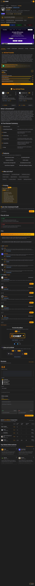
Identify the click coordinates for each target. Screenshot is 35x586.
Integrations (32, 48)
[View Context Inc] (2, 278)
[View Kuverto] (2, 306)
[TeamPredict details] (19, 450)
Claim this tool (30, 17)
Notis (5, 269)
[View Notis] (2, 270)
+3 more (25, 20)
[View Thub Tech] (2, 287)
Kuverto (5, 306)
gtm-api (5, 457)
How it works (15, 48)
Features (9, 48)
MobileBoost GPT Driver (24, 92)
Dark (16, 331)
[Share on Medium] (19, 343)
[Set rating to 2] (3, 399)
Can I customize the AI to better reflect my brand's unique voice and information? (17, 241)
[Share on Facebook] (14, 343)
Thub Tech (5, 287)
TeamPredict (6, 253)
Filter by (3, 377)
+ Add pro (15, 410)
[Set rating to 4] (5, 399)
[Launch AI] (33, 1)
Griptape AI (5, 296)
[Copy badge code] (20, 343)
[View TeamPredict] (2, 254)
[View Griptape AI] (2, 296)
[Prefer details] (2, 450)
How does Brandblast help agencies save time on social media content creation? (16, 234)
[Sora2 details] (3, 93)
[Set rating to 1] (2, 399)
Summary (3, 48)
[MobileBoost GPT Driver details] (20, 93)
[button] (31, 211)
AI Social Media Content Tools (10, 20)
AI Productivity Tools (8, 272)
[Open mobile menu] (2, 1)
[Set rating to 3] (4, 399)
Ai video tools (4, 96)
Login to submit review (29, 415)
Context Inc (5, 277)
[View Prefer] (2, 249)
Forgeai (5, 316)
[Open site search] (31, 1)
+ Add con (31, 410)
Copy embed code (18, 356)
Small (22, 350)
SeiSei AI (5, 264)
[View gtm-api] (2, 259)
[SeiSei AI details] (19, 458)
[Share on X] (16, 343)
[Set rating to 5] (7, 399)
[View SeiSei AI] (2, 265)
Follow (26, 353)
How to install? (21, 340)
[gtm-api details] (2, 458)
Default (19, 350)
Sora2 (6, 92)
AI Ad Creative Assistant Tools (19, 20)
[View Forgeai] (2, 316)
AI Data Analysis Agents (6, 279)
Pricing (27, 48)
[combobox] (17, 388)
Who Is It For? (21, 48)
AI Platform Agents (6, 317)
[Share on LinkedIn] (17, 343)
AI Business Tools (8, 256)
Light (19, 331)
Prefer (5, 248)
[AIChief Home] (6, 1)
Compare (13, 105)
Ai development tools (21, 96)
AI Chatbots (7, 261)
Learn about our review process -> (11, 66)
